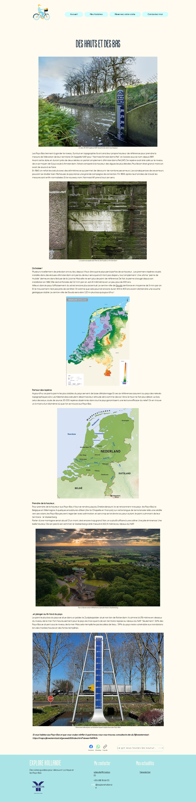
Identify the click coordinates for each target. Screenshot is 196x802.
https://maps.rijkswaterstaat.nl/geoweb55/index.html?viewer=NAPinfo (65, 738)
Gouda (119, 285)
